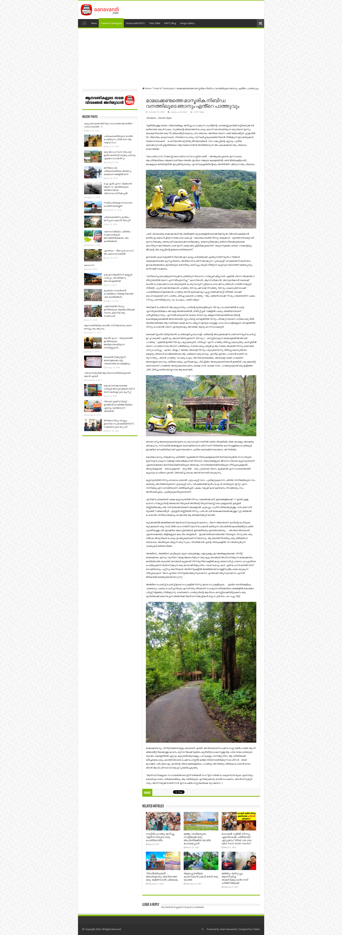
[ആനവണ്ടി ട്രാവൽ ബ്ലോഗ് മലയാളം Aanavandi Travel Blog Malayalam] (102, 9)
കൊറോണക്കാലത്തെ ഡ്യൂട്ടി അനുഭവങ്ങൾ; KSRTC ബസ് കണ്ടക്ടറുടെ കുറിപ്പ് (119, 388)
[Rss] (202, 929)
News (94, 23)
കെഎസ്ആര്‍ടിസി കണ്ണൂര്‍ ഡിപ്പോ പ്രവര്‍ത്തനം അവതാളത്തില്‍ (118, 277)
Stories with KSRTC (135, 23)
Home (84, 23)
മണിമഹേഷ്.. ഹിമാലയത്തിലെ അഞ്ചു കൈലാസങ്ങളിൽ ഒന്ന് (117, 171)
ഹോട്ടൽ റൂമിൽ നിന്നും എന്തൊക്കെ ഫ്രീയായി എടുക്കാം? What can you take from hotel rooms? (237, 838)
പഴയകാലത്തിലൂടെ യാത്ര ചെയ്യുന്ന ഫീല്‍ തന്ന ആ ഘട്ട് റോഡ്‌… (118, 139)
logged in (179, 907)
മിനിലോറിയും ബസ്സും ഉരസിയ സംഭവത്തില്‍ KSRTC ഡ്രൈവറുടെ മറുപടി (119, 423)
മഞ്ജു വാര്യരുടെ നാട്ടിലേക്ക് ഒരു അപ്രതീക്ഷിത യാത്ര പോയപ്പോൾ (197, 838)
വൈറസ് (89, 265)
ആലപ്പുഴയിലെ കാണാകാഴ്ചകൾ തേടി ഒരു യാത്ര (201, 876)
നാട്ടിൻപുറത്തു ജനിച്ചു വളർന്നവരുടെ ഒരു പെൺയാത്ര (160, 837)
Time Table (154, 23)
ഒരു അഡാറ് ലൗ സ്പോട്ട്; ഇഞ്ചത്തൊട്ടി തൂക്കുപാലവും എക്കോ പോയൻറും (120, 155)
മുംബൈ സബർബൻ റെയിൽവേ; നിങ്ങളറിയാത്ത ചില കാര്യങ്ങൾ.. (118, 293)
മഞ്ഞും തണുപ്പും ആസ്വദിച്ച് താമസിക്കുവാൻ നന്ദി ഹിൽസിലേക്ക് (235, 878)
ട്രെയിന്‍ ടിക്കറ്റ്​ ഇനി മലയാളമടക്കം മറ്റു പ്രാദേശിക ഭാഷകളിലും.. (117, 360)
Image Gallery (187, 23)
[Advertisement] (171, 58)
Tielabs (256, 929)
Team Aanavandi (228, 929)
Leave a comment (179, 112)
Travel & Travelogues (111, 23)
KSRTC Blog (170, 23)
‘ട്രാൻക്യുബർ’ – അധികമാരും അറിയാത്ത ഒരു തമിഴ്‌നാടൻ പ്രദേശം (162, 876)
